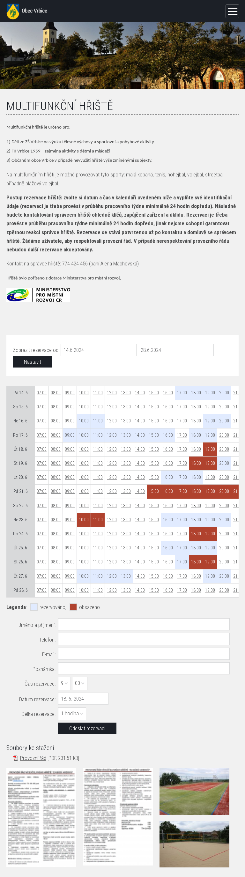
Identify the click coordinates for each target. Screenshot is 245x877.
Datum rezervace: (37, 699)
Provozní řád (33, 758)
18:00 (196, 406)
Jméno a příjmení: (37, 625)
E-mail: (49, 654)
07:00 (42, 392)
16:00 (168, 392)
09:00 (70, 392)
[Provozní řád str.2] (117, 817)
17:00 (182, 406)
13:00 (126, 392)
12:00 (112, 392)
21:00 (238, 392)
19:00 (210, 406)
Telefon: (47, 639)
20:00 (224, 406)
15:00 (154, 392)
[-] (194, 791)
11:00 (98, 392)
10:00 (84, 392)
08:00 (56, 392)
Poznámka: (44, 669)
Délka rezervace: (39, 714)
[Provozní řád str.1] (41, 817)
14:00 (140, 392)
